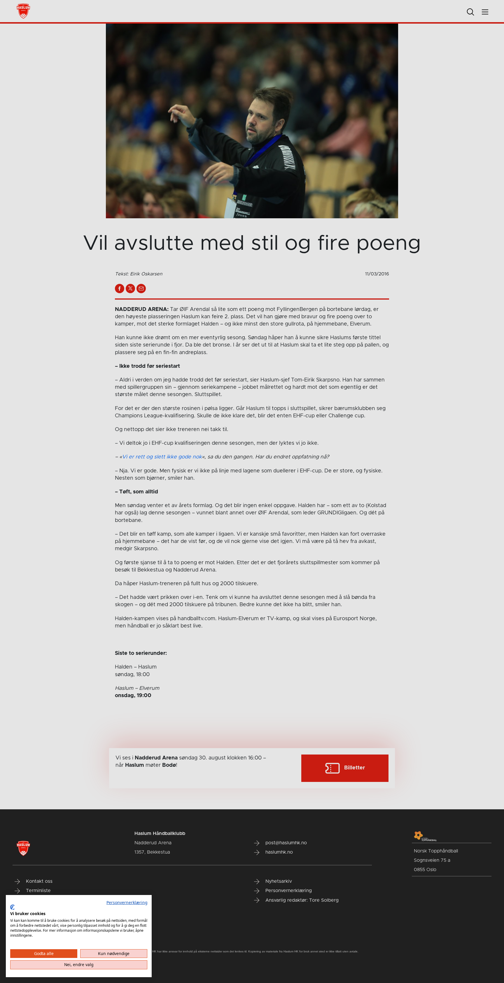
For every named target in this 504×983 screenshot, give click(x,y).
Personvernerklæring (126, 902)
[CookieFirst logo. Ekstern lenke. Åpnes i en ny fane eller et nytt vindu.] (12, 907)
